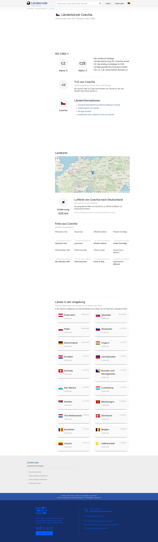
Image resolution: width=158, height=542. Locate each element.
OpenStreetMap (125, 192)
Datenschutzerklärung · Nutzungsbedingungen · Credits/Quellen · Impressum (79, 497)
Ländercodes (119, 3)
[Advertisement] (39, 41)
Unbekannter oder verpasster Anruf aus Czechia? (96, 115)
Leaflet (118, 192)
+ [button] (57, 159)
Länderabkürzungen (35, 483)
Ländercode (39, 3)
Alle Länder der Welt (35, 472)
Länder (108, 3)
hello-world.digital (44, 533)
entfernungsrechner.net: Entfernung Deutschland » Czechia (97, 212)
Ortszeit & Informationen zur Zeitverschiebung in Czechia (99, 105)
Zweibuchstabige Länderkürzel (38, 476)
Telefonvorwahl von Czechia (88, 108)
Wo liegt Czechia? (84, 111)
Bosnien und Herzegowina (108, 373)
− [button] (57, 161)
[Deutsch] (129, 3)
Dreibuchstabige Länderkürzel (38, 479)
